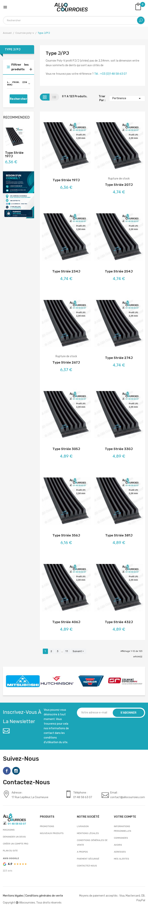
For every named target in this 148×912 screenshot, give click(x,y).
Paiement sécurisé (88, 858)
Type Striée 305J (66, 449)
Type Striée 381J (119, 535)
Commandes (121, 838)
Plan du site (10, 850)
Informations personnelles (122, 828)
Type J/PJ (12, 49)
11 (67, 651)
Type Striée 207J (119, 184)
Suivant (78, 651)
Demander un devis (14, 836)
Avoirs (118, 844)
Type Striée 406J (66, 622)
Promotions (47, 826)
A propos (82, 851)
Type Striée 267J (66, 362)
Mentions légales (88, 833)
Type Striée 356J (66, 535)
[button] (18, 84)
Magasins (9, 829)
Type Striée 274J (119, 358)
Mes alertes (121, 858)
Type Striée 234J (66, 271)
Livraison (83, 826)
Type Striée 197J (14, 154)
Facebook (7, 771)
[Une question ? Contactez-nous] (18, 194)
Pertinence (127, 98)
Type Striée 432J (119, 622)
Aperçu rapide (76, 146)
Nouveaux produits (52, 833)
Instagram (16, 771)
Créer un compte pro (15, 843)
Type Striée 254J (119, 271)
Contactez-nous (87, 865)
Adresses (120, 851)
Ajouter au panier (56, 146)
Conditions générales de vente (92, 842)
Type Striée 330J (119, 449)
